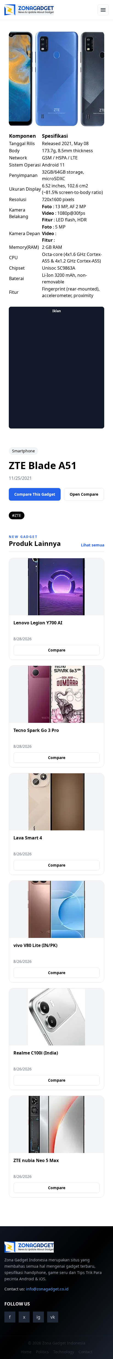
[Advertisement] (56, 371)
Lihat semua (92, 545)
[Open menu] (103, 9)
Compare (56, 650)
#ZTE (16, 515)
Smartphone (23, 450)
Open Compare (84, 494)
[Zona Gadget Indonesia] (29, 9)
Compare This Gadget (34, 494)
